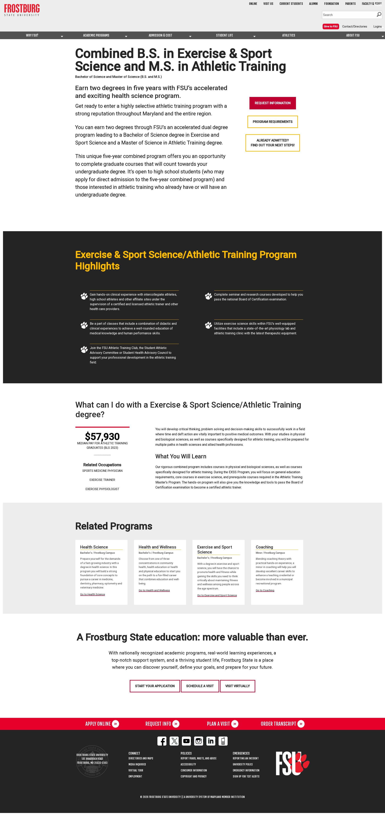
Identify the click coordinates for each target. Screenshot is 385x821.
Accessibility (188, 764)
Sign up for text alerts (246, 776)
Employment (135, 776)
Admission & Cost (160, 35)
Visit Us (268, 4)
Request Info (158, 724)
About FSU (353, 35)
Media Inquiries (137, 764)
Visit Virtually (237, 686)
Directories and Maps (141, 758)
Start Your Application (155, 686)
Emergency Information (246, 770)
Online (253, 4)
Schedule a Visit (200, 686)
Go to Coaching (265, 590)
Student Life (224, 35)
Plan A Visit (218, 724)
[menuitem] (331, 26)
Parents (350, 4)
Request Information (273, 103)
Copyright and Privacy (194, 776)
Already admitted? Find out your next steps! (273, 142)
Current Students (291, 4)
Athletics (288, 35)
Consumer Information (194, 770)
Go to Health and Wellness (154, 590)
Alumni (313, 4)
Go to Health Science (92, 594)
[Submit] (379, 14)
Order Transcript (278, 724)
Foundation (331, 4)
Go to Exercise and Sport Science (217, 595)
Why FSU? (32, 35)
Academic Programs (96, 35)
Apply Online (98, 724)
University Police (243, 764)
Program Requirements (273, 122)
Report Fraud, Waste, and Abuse (198, 758)
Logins (378, 26)
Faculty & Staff (372, 4)
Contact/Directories (354, 26)
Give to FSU (331, 26)
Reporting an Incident (246, 758)
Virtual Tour (136, 770)
